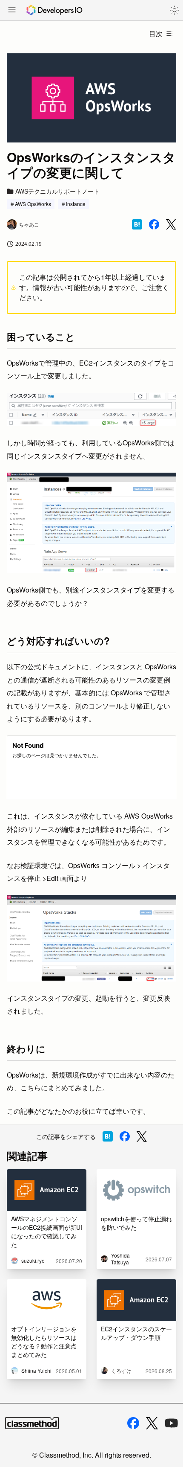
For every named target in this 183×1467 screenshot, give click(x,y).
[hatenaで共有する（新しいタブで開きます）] (137, 224)
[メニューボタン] (11, 11)
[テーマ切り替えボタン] (174, 10)
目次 (156, 33)
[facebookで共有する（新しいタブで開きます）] (154, 224)
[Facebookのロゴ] (133, 1423)
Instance (76, 203)
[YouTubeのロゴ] (171, 1423)
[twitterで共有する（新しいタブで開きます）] (171, 224)
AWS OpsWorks (33, 203)
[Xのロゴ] (152, 1423)
